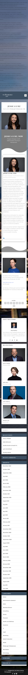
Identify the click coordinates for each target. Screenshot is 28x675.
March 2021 (6, 518)
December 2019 (7, 567)
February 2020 (6, 560)
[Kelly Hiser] (14, 373)
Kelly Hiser (5, 382)
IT (3, 628)
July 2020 (5, 546)
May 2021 (5, 511)
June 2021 (5, 508)
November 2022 (7, 466)
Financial (5, 618)
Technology (6, 653)
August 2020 (6, 543)
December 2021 (7, 490)
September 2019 (7, 578)
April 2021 (5, 515)
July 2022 (5, 476)
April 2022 (5, 480)
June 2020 (5, 550)
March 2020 (6, 557)
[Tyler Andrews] (14, 392)
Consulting (6, 611)
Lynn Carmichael (7, 449)
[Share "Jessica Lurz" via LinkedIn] (16, 303)
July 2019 (5, 585)
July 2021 (5, 504)
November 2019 (7, 571)
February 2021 (6, 522)
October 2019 (6, 574)
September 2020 (7, 539)
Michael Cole (6, 420)
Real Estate (6, 649)
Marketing (5, 635)
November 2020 (7, 532)
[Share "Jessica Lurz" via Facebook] (5, 303)
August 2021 (6, 501)
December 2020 (7, 529)
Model (4, 642)
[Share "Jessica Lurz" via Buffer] (19, 303)
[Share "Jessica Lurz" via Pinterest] (14, 303)
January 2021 (6, 525)
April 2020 (5, 553)
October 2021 (6, 494)
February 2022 (6, 487)
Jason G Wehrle (6, 363)
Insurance (5, 625)
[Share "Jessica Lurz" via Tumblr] (11, 303)
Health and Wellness (8, 621)
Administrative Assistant (9, 600)
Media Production (7, 639)
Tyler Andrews (6, 401)
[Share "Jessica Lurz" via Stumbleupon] (22, 303)
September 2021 (7, 497)
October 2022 (6, 469)
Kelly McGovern (7, 442)
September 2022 (7, 473)
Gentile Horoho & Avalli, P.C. (10, 445)
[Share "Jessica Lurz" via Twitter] (8, 303)
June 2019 (5, 588)
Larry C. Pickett (7, 438)
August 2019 (6, 581)
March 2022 (6, 483)
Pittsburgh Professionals (16, 109)
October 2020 (6, 536)
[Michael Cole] (14, 411)
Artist (4, 604)
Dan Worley (14, 330)
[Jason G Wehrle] (14, 354)
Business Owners (7, 607)
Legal (4, 632)
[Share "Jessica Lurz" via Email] (14, 305)
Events (4, 614)
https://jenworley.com (8, 282)
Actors (4, 597)
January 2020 (6, 564)
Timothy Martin (7, 452)
